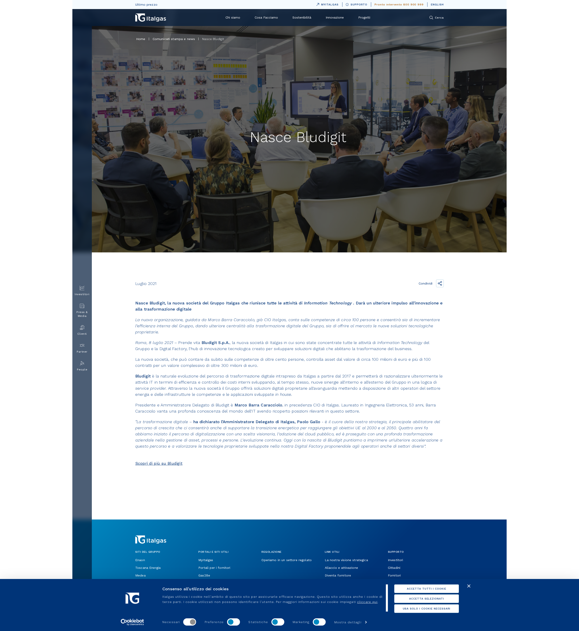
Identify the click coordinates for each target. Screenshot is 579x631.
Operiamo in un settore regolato (286, 560)
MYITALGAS (327, 3)
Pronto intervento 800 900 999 (399, 4)
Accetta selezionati (426, 598)
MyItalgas (205, 560)
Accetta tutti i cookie (426, 588)
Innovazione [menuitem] (335, 17)
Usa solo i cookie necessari (427, 608)
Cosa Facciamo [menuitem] (266, 17)
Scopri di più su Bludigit (159, 463)
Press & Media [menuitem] (82, 314)
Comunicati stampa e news (174, 39)
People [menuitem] (82, 369)
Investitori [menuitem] (82, 294)
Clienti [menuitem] (82, 333)
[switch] (233, 622)
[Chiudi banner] (468, 586)
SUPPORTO (359, 4)
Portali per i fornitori (214, 567)
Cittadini (394, 567)
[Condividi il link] (440, 283)
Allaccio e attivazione (341, 567)
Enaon (140, 560)
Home (140, 39)
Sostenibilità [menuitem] (301, 17)
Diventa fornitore (338, 575)
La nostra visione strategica (346, 560)
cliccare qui (367, 602)
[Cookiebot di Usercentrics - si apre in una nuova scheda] (132, 622)
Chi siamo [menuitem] (232, 17)
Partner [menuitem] (82, 351)
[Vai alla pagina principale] (150, 17)
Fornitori (394, 575)
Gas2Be (204, 575)
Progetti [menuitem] (364, 17)
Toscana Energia (148, 567)
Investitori (395, 560)
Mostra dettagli (347, 622)
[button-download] (141, 499)
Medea (140, 575)
